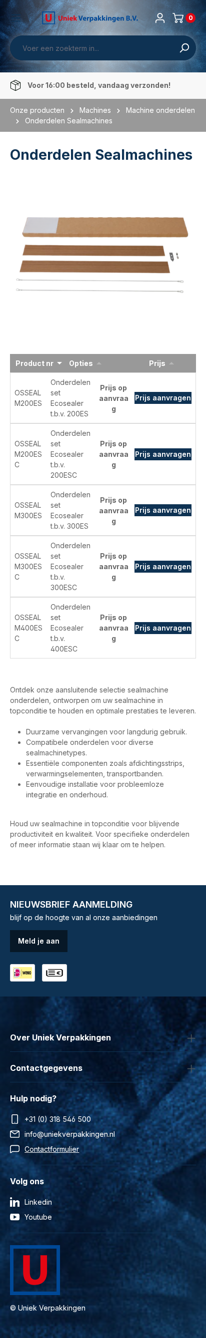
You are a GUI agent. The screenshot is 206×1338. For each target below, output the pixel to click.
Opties (81, 363)
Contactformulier (51, 1149)
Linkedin (38, 1202)
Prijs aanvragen (163, 397)
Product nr (35, 363)
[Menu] (16, 18)
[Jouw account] (160, 18)
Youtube (38, 1217)
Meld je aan (39, 941)
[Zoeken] (184, 47)
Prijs (157, 363)
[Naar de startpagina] (90, 17)
